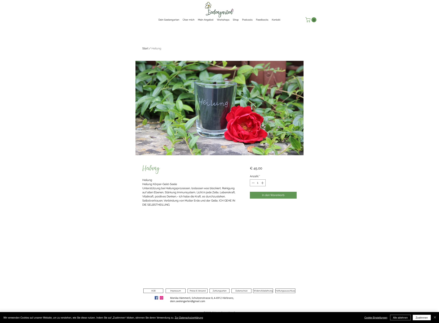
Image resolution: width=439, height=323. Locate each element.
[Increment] (262, 183)
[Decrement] (252, 183)
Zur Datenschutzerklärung (189, 317)
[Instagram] (161, 298)
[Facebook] (156, 298)
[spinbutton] (257, 183)
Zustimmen (422, 317)
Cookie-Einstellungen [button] (375, 317)
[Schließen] (435, 317)
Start (145, 48)
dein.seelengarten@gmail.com (187, 301)
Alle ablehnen (400, 317)
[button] (311, 19)
